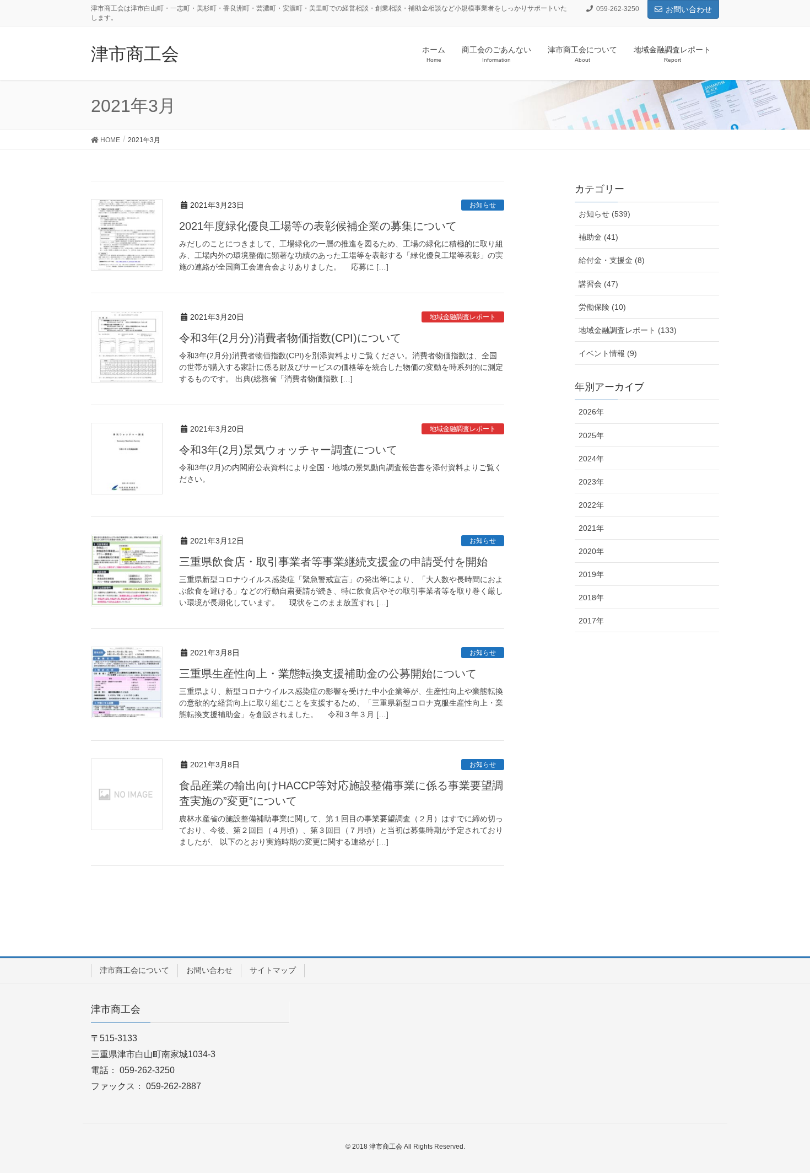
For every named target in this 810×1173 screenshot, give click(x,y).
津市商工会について (134, 970)
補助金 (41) (598, 237)
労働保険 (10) (602, 307)
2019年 (591, 574)
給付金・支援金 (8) (612, 260)
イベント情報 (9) (608, 353)
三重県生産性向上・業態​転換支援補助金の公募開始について (328, 674)
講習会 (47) (598, 283)
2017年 (591, 620)
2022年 (591, 505)
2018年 (591, 597)
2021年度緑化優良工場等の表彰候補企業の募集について (318, 226)
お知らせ (482, 205)
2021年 (591, 528)
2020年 (591, 551)
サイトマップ (273, 970)
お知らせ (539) (604, 213)
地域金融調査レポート (463, 317)
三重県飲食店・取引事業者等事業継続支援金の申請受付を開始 (333, 562)
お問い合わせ (689, 9)
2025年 (591, 435)
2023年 (591, 481)
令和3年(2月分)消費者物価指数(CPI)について (290, 338)
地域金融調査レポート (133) (628, 330)
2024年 (591, 458)
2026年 (591, 411)
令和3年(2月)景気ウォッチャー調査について (288, 450)
